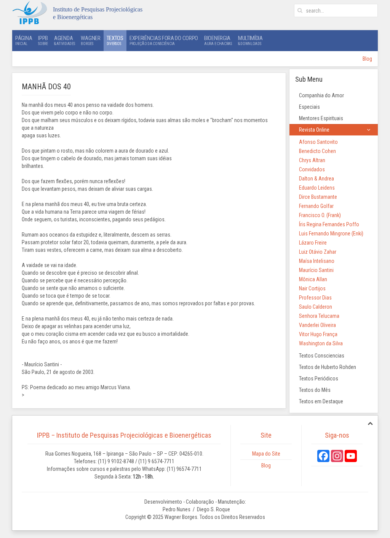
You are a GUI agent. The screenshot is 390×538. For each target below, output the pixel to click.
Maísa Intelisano (316, 261)
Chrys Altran (312, 160)
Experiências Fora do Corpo (163, 40)
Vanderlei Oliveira (317, 325)
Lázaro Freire (313, 243)
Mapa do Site (266, 454)
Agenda (64, 40)
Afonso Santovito (318, 142)
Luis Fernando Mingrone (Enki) (331, 233)
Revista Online (314, 130)
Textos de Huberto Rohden (327, 367)
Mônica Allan (313, 279)
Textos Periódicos (318, 378)
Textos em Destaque (321, 401)
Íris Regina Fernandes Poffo (329, 224)
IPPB (43, 40)
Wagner (90, 40)
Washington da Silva (321, 343)
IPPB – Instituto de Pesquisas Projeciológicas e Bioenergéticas (124, 435)
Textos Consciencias (321, 356)
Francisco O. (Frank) (320, 215)
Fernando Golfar (316, 206)
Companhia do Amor (321, 95)
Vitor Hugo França (318, 334)
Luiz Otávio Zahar (317, 252)
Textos (115, 40)
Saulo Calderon (315, 307)
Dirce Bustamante (318, 197)
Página (23, 40)
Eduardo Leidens (317, 188)
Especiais (309, 107)
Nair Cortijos (312, 288)
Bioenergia (218, 40)
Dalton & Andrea (316, 179)
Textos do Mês (315, 390)
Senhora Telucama (319, 316)
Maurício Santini (316, 270)
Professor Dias (315, 298)
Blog (367, 59)
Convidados (312, 169)
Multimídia (250, 40)
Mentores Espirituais (321, 118)
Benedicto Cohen (317, 151)
